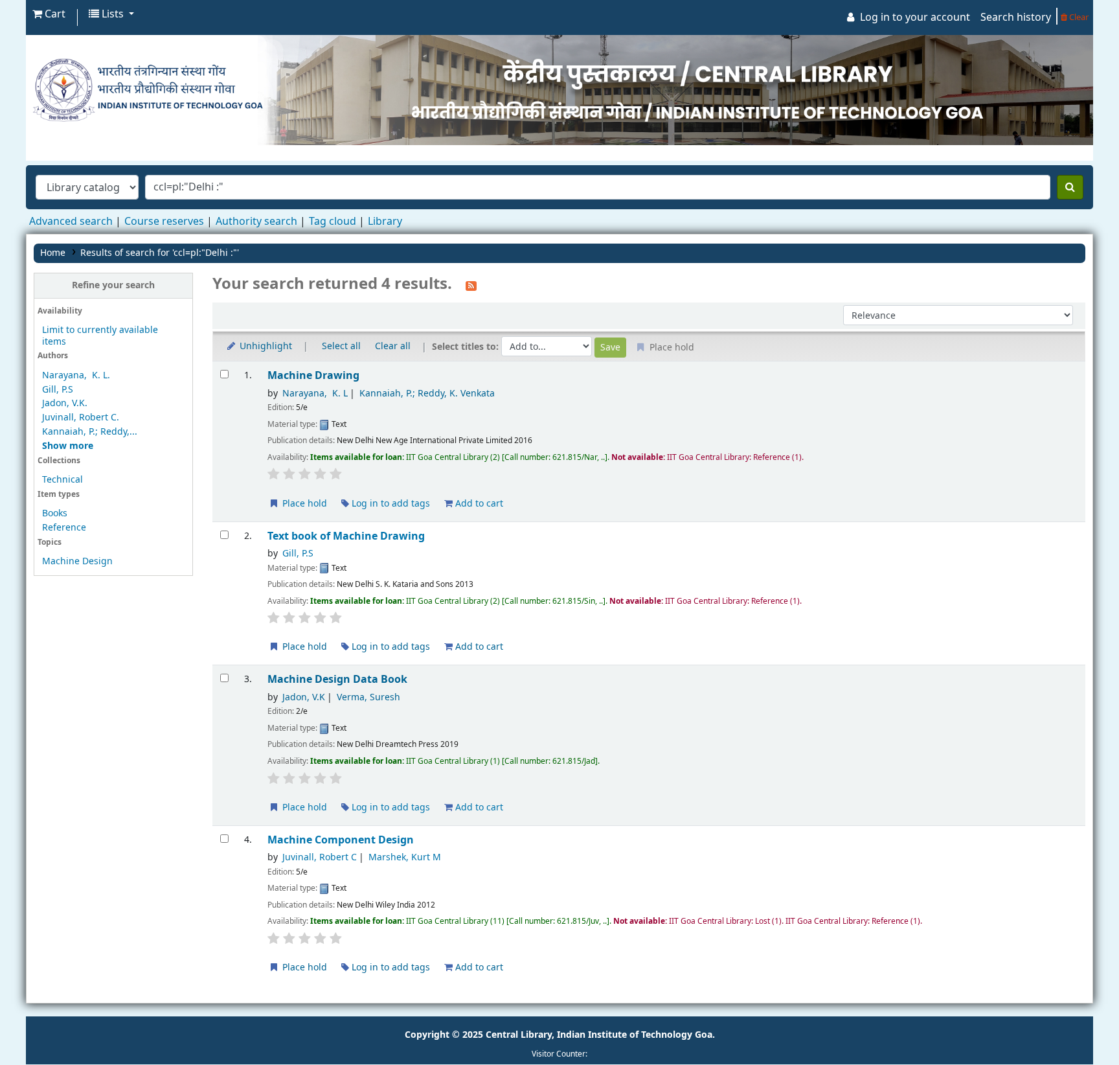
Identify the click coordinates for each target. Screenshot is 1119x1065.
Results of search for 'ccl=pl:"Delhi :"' (159, 253)
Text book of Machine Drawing (346, 536)
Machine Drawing (313, 375)
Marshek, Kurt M (404, 857)
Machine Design (77, 561)
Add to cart (478, 503)
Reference (64, 527)
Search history (1015, 17)
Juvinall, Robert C (319, 857)
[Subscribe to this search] (471, 285)
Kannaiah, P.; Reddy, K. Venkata (427, 393)
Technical (62, 480)
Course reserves (164, 221)
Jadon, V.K (303, 697)
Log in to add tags (389, 503)
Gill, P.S (57, 389)
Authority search (256, 221)
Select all (341, 346)
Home (52, 253)
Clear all (393, 346)
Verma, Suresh (368, 697)
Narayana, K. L (315, 393)
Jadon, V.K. (64, 403)
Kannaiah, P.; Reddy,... (89, 432)
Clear (1078, 17)
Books (54, 513)
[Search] (1070, 187)
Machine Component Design (340, 840)
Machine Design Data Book (337, 679)
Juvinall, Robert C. (80, 417)
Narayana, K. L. (76, 375)
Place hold (303, 503)
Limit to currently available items (100, 335)
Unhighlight (264, 346)
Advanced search (71, 221)
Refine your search (113, 285)
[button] (49, 14)
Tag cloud (332, 221)
